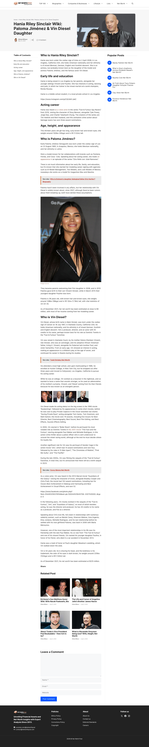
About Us (86, 716)
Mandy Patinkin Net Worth (123, 63)
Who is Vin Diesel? (20, 77)
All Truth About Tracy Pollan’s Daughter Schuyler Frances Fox (124, 85)
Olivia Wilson (22, 39)
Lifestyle (97, 4)
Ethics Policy (56, 716)
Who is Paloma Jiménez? (22, 74)
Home (15, 19)
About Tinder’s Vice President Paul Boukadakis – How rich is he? (54, 633)
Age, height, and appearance (23, 71)
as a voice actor (61, 110)
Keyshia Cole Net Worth (122, 78)
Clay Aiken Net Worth (121, 93)
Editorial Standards (89, 722)
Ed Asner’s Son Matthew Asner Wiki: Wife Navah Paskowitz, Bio (55, 600)
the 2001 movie (75, 430)
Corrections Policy (58, 722)
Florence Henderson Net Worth (122, 100)
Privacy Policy (56, 719)
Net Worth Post (77, 739)
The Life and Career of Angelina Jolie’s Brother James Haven (86, 600)
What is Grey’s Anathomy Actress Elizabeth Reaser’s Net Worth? (123, 70)
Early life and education (21, 64)
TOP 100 (42, 4)
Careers (86, 725)
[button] (132, 4)
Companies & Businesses (77, 4)
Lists (108, 4)
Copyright (54, 725)
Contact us (87, 719)
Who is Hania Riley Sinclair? (23, 61)
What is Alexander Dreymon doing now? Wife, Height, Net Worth (84, 633)
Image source (45, 283)
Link (38, 40)
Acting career (18, 67)
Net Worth (121, 4)
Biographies (56, 4)
